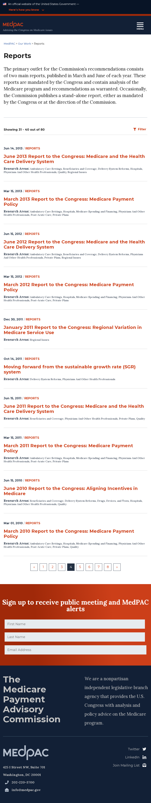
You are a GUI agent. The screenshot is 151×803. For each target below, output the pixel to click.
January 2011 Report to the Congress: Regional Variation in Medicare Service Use (73, 330)
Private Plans (61, 215)
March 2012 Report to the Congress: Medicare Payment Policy (69, 287)
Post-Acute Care (41, 215)
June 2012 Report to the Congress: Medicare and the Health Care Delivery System (74, 244)
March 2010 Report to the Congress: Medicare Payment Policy (69, 534)
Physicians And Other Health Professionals (30, 172)
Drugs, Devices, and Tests (113, 500)
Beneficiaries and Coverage (80, 168)
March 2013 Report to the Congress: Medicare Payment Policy (69, 202)
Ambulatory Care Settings (46, 168)
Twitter (134, 749)
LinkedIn (132, 757)
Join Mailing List (126, 765)
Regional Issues (77, 172)
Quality (62, 172)
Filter (142, 129)
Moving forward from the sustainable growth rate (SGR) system (70, 369)
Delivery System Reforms (113, 168)
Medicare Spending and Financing (96, 211)
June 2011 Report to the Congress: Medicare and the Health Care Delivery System (74, 409)
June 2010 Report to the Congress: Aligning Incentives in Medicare (71, 491)
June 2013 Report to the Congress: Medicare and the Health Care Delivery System (74, 159)
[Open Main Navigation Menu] (140, 26)
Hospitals (136, 168)
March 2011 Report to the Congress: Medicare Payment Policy (68, 448)
